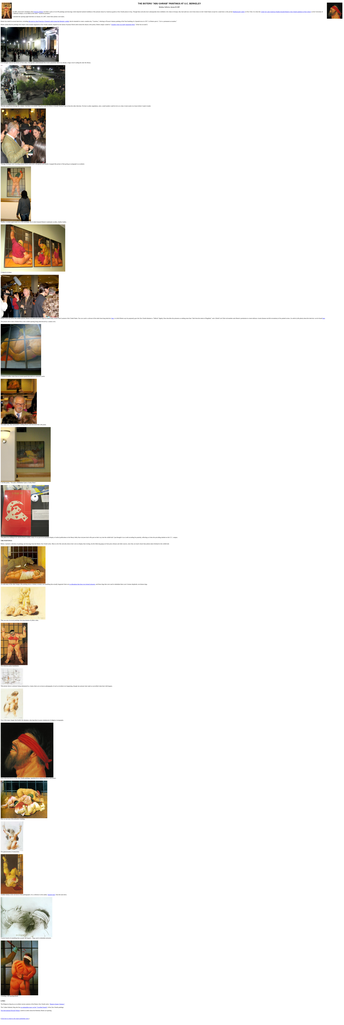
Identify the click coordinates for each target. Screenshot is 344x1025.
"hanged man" (51, 894)
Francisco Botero (38, 12)
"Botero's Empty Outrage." (57, 1004)
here (112, 318)
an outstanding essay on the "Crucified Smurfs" (34, 1007)
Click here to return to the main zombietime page (15, 1018)
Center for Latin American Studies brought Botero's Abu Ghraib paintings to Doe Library (286, 12)
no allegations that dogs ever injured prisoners (82, 584)
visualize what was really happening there (123, 24)
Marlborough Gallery (239, 12)
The (10, 1010)
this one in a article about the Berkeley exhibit (49, 21)
